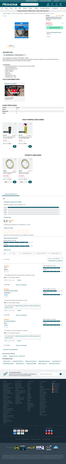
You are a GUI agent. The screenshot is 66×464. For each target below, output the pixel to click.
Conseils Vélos (18, 393)
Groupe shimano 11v (56, 361)
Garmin (29, 393)
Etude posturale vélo (19, 397)
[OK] (61, 374)
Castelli (29, 383)
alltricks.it (56, 389)
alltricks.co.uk (57, 383)
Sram (29, 390)
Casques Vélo (43, 412)
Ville (16, 8)
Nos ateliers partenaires (20, 392)
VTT (2, 8)
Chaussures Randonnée (45, 389)
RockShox (30, 397)
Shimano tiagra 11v (42, 363)
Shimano (14, 13)
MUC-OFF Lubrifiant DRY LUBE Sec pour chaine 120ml (9, 137)
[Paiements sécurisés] (20, 432)
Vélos (41, 383)
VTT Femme (42, 410)
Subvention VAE (18, 401)
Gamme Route (20, 13)
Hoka (29, 402)
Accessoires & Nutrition (45, 8)
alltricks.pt (56, 390)
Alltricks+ (5, 418)
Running (24, 8)
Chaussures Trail (43, 406)
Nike (28, 399)
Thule (29, 386)
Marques (9, 13)
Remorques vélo (43, 414)
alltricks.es (56, 386)
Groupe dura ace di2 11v (18, 361)
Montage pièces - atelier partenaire (14, 55)
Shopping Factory (56, 32)
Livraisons (17, 394)
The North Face (31, 404)
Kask (29, 385)
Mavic (29, 392)
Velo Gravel (42, 409)
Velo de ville (42, 394)
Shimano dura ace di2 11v (30, 361)
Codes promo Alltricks (8, 410)
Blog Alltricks (6, 396)
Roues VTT (42, 390)
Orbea (29, 410)
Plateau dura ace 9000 (31, 363)
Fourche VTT (42, 400)
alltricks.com (56, 385)
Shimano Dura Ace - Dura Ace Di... (17, 356)
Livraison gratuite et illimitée (38, 0)
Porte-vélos (42, 397)
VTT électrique (43, 399)
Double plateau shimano (8, 363)
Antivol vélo (42, 404)
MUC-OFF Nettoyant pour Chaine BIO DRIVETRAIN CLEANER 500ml (25, 137)
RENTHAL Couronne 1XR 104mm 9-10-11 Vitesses (24, 173)
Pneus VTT (42, 387)
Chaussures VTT (43, 393)
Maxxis (29, 389)
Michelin (29, 400)
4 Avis (14, 46)
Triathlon (36, 8)
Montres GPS (42, 396)
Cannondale (30, 403)
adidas (29, 407)
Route (6, 8)
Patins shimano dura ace (54, 363)
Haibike (29, 394)
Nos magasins (18, 386)
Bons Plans (62, 8)
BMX (20, 8)
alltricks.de (56, 387)
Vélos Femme (43, 407)
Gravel (11, 8)
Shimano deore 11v (20, 363)
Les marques (30, 381)
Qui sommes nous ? (7, 383)
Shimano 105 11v (6, 361)
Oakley (29, 396)
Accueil (4, 13)
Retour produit (18, 385)
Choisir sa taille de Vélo (20, 390)
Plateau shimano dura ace (44, 361)
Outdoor (30, 8)
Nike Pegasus (30, 406)
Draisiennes (42, 403)
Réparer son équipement (8, 415)
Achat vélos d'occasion (8, 403)
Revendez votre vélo (19, 399)
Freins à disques (43, 402)
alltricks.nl (56, 392)
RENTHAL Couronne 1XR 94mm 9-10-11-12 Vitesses (9, 173)
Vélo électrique (43, 392)
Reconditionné (55, 8)
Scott (29, 409)
